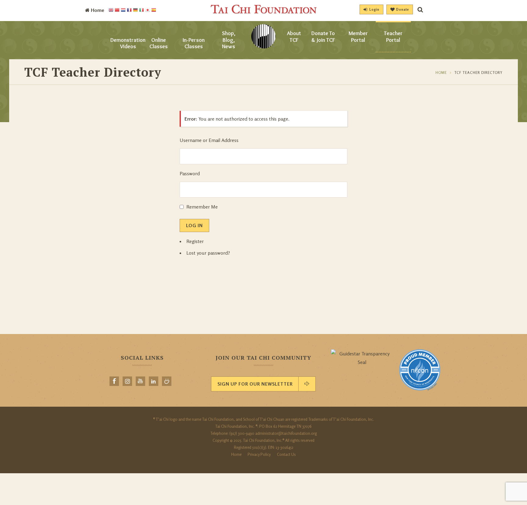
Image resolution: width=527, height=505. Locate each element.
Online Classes (158, 43)
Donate (402, 9)
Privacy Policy (259, 454)
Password (190, 173)
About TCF (294, 36)
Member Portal (358, 36)
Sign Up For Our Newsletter (255, 384)
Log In (194, 225)
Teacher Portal (393, 36)
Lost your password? (208, 253)
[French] (129, 10)
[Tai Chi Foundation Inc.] (263, 12)
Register (195, 241)
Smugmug (166, 381)
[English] (111, 10)
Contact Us (286, 454)
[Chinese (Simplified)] (117, 10)
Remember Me (202, 207)
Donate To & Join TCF (323, 36)
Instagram (127, 381)
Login (374, 9)
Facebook (114, 381)
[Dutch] (123, 10)
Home (441, 72)
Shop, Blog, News (228, 40)
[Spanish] (153, 10)
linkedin (153, 381)
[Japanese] (147, 10)
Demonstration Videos (127, 43)
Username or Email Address (209, 140)
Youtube (140, 381)
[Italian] (141, 10)
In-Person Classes (194, 43)
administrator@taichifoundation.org (286, 433)
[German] (135, 10)
